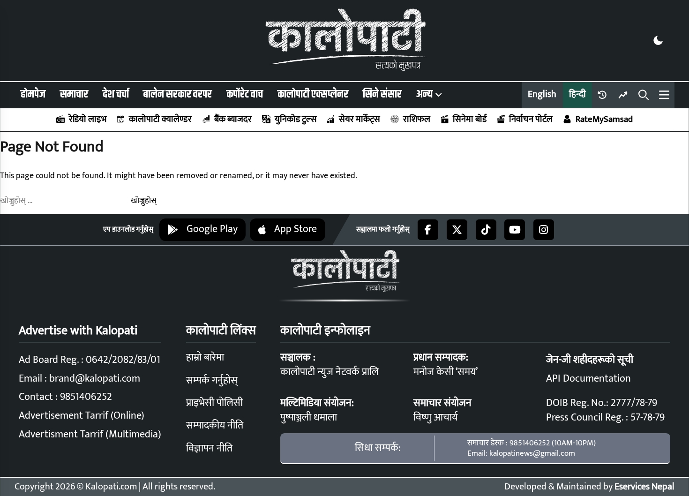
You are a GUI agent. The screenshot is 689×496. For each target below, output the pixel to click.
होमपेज (33, 94)
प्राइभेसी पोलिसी (214, 403)
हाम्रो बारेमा (205, 357)
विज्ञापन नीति (209, 448)
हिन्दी (577, 94)
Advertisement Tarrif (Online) (81, 415)
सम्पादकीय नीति (214, 425)
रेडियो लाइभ (87, 119)
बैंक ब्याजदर (233, 119)
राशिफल (416, 119)
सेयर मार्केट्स (359, 119)
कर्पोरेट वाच (244, 94)
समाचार (74, 94)
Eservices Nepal (644, 487)
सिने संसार (382, 94)
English (542, 94)
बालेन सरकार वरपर (177, 94)
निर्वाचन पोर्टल (531, 119)
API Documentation (588, 378)
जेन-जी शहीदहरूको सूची (589, 359)
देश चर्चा (116, 94)
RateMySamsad (604, 119)
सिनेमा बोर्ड (470, 119)
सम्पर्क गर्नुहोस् (212, 380)
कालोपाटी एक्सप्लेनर (312, 94)
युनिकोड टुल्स (295, 119)
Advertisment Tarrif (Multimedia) (90, 434)
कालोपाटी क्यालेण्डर (160, 119)
